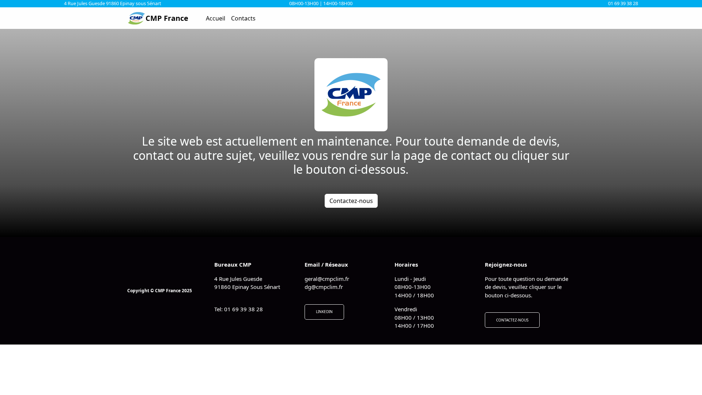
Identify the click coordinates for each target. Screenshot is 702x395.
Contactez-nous (351, 201)
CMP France (167, 18)
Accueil (215, 18)
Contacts (243, 18)
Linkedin (324, 311)
